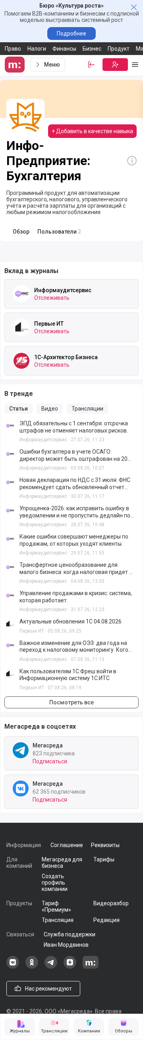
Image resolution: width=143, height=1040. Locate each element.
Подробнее (71, 33)
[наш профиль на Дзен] (70, 966)
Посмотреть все (71, 702)
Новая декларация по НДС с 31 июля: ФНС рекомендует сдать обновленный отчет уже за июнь (74, 484)
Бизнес (92, 48)
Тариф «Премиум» (56, 906)
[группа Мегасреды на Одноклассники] (31, 966)
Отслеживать (52, 298)
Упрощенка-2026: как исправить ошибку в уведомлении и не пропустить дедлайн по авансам (74, 512)
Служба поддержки (69, 934)
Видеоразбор (111, 903)
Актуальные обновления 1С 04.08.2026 (70, 621)
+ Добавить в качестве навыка (92, 131)
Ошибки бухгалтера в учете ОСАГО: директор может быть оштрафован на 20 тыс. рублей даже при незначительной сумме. (73, 455)
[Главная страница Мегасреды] (16, 65)
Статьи (18, 408)
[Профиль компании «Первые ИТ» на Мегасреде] (21, 327)
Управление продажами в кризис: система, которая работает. (75, 597)
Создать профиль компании (55, 882)
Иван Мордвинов (66, 945)
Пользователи (59, 231)
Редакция (106, 920)
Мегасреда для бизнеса (62, 862)
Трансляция (57, 920)
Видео (49, 408)
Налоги (36, 48)
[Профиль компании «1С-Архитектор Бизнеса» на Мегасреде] (21, 361)
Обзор (21, 231)
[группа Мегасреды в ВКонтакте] (12, 966)
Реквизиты (105, 845)
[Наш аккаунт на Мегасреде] (91, 966)
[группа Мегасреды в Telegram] (50, 966)
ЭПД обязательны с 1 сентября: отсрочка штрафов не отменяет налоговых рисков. (73, 427)
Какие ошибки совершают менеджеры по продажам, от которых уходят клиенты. (73, 540)
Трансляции (87, 408)
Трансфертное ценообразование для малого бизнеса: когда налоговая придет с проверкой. (75, 569)
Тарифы (103, 859)
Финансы (64, 48)
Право (13, 48)
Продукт (118, 48)
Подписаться (50, 761)
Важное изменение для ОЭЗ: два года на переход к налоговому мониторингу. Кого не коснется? (73, 647)
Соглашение (66, 845)
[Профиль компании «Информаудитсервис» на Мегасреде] (21, 294)
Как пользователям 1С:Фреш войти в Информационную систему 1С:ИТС (67, 675)
